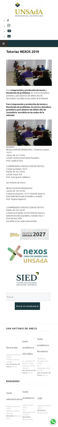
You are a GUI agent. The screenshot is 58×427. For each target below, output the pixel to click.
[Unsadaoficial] (8, 20)
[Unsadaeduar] (9, 31)
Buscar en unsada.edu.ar (27, 306)
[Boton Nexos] (27, 254)
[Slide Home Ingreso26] (27, 234)
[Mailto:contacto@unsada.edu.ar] (9, 36)
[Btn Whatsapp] (53, 421)
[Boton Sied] (27, 279)
